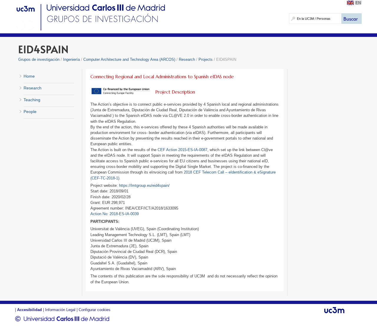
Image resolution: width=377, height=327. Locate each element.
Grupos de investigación (38, 59)
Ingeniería (71, 59)
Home (29, 76)
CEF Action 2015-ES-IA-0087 (182, 150)
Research (187, 59)
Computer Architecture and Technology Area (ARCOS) (129, 59)
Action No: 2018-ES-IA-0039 (114, 214)
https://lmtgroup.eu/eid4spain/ (144, 185)
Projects (206, 59)
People (30, 111)
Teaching (32, 99)
